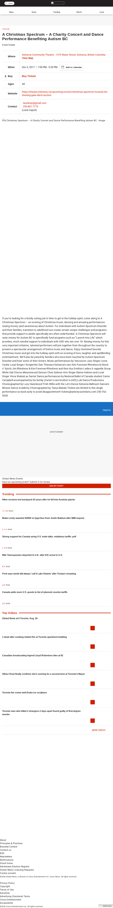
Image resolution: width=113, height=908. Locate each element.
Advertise (5, 893)
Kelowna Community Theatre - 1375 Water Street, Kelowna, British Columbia (63, 54)
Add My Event (56, 486)
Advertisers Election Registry (14, 866)
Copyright (5, 886)
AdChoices (107, 906)
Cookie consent (8, 873)
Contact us (5, 850)
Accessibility (6, 903)
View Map (27, 58)
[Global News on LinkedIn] (21, 815)
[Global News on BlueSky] (62, 836)
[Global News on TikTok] (62, 815)
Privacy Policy (7, 883)
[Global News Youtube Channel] (21, 793)
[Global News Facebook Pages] (21, 771)
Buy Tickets (29, 76)
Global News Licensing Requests (17, 870)
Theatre (6, 29)
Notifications (7, 860)
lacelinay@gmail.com (34, 103)
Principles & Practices (11, 843)
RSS (2, 853)
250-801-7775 (30, 106)
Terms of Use (7, 889)
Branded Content (8, 846)
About (3, 840)
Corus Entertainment (10, 899)
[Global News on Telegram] (21, 836)
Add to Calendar (74, 67)
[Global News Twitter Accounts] (62, 771)
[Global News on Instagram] (62, 793)
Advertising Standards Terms (15, 896)
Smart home (6, 863)
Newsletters (6, 856)
